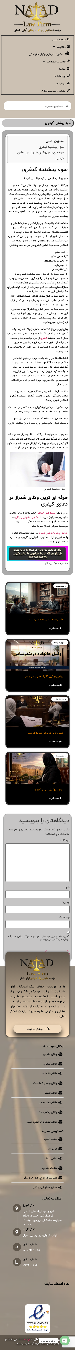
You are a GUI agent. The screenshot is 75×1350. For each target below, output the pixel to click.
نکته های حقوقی (46, 513)
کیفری (44, 338)
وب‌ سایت (64, 917)
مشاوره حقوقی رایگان (27, 517)
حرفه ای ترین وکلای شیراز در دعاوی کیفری (40, 155)
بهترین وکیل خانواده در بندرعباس (44, 676)
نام (67, 887)
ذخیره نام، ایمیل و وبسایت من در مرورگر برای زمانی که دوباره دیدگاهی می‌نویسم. (39, 938)
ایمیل (65, 902)
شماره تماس (30, 1244)
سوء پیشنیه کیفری (51, 147)
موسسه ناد (24, 1339)
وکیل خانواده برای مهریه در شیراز (44, 733)
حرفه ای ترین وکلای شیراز (53, 533)
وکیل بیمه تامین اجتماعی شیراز (45, 619)
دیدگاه (65, 840)
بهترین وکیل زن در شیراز (48, 789)
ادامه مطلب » (56, 628)
